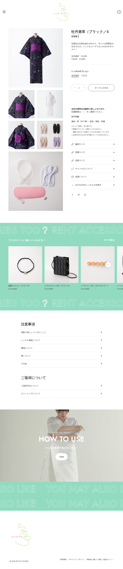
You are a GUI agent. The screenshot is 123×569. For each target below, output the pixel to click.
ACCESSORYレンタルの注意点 (88, 184)
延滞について (81, 176)
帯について (26, 355)
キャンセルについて (83, 168)
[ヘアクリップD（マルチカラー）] (98, 264)
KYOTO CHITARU (22, 561)
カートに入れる (101, 87)
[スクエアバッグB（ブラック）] (61, 264)
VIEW (61, 456)
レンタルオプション (80, 71)
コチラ (84, 111)
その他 (24, 363)
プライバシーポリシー (76, 559)
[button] (15, 264)
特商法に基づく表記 (94, 559)
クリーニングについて (30, 393)
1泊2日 (84, 75)
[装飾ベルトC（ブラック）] (25, 264)
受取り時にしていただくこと (33, 332)
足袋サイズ (80, 160)
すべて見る (109, 240)
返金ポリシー (108, 559)
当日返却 (75, 75)
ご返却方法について (29, 385)
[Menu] (4, 11)
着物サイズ (80, 144)
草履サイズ (80, 152)
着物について (27, 347)
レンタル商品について (30, 340)
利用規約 (63, 559)
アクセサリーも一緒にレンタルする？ (26, 240)
